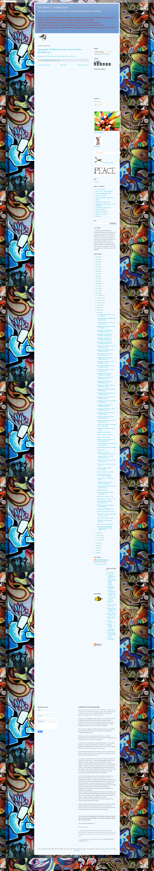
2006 (97, 553)
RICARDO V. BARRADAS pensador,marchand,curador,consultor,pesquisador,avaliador (69, 9)
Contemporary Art (101, 450)
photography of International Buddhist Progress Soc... (104, 382)
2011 (97, 293)
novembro (100, 298)
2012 (97, 291)
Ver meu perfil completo (100, 564)
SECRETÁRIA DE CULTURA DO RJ (112, 634)
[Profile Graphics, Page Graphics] (42, 41)
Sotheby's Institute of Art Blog (105, 434)
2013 (97, 288)
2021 (97, 269)
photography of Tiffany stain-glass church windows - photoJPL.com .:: (57, 56)
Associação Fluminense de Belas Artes (111, 576)
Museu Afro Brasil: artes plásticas (105, 472)
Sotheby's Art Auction (101, 214)
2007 (97, 550)
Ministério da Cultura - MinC (103, 202)
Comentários (99, 104)
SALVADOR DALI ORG (111, 630)
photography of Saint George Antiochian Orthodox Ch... (104, 342)
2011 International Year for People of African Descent (106, 444)
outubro (99, 300)
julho (98, 307)
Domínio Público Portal (111, 591)
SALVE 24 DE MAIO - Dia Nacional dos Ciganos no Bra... (106, 425)
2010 (97, 543)
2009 (97, 545)
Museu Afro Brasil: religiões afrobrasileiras (104, 468)
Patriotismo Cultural (101, 210)
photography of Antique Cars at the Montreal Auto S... (106, 397)
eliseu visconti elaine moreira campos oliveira (106, 464)
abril (98, 532)
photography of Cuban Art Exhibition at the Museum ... (106, 401)
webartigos (98, 216)
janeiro (99, 540)
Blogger (78, 850)
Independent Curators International (104, 198)
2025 (97, 259)
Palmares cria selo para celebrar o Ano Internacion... (105, 505)
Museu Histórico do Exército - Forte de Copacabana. (105, 204)
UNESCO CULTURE (111, 638)
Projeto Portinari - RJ (111, 621)
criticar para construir (107, 163)
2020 (97, 271)
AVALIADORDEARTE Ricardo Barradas (112, 582)
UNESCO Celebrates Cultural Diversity (104, 521)
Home (97, 182)
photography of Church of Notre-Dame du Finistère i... (105, 417)
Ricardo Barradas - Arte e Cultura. (112, 625)
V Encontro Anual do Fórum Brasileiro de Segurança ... (104, 483)
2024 (97, 262)
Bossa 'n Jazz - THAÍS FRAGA (105, 524)
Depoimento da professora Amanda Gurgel (106, 429)
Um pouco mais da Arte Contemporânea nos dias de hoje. (106, 453)
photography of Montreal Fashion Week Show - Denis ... (105, 385)
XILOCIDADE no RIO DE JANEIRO (106, 447)
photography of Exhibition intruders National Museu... (106, 389)
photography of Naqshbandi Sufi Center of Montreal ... (105, 350)
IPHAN (97, 200)
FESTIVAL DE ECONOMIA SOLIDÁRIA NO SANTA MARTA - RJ (104, 528)
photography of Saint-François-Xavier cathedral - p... (105, 354)
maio (98, 312)
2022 (97, 266)
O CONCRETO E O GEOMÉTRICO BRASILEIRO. (106, 319)
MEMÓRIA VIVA (111, 601)
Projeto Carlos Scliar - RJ (111, 617)
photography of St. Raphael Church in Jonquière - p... (106, 327)
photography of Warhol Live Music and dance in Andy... (106, 409)
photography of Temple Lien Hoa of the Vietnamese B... (106, 346)
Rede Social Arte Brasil (101, 212)
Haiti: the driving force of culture (105, 518)
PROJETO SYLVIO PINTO (104, 432)
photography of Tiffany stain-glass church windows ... (105, 370)
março (99, 535)
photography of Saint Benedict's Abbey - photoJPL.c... (105, 358)
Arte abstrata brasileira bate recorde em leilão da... (106, 315)
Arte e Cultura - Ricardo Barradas (104, 191)
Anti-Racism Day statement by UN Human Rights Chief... (106, 440)
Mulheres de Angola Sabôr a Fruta (105, 511)
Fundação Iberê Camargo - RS (112, 594)
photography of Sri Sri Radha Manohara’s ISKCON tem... (104, 334)
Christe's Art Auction (101, 195)
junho (99, 310)
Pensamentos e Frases (102, 490)
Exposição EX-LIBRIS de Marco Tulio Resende (105, 493)
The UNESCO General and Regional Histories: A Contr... (106, 514)
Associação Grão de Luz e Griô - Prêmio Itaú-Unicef (105, 457)
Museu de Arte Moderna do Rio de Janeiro (112, 609)
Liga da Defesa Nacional (112, 598)
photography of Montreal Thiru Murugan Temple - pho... (105, 331)
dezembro (100, 295)
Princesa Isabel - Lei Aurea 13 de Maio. (105, 479)
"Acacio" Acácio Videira (103, 437)
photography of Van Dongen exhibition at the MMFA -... (104, 374)
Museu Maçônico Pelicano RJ (103, 207)
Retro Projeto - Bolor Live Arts (105, 496)
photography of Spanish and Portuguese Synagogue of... (104, 338)
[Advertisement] (105, 83)
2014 (97, 286)
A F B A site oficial (100, 189)
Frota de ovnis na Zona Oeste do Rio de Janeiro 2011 (106, 460)
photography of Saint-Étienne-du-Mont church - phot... (105, 378)
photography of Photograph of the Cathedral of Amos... (105, 362)
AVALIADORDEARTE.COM (103, 193)
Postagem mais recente (44, 65)
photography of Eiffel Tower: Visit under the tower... (106, 421)
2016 (97, 281)
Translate (107, 54)
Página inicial (63, 65)
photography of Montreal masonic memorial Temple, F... (105, 366)
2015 (97, 283)
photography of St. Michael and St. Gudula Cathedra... (106, 413)
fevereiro (99, 537)
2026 (97, 257)
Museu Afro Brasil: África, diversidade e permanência (104, 475)
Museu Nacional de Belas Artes (112, 614)
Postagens (98, 101)
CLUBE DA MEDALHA (111, 587)
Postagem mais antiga (82, 65)
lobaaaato (107, 849)
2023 (97, 264)
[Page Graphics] (107, 131)
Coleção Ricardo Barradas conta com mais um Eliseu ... (106, 486)
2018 (97, 276)
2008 (97, 548)
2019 (97, 274)
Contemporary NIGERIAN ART (105, 509)
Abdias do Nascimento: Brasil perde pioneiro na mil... (106, 323)
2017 (97, 279)
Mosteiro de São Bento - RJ (112, 605)
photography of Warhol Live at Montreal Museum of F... (105, 405)
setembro (99, 302)
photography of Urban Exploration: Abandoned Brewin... (106, 393)
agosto (99, 305)
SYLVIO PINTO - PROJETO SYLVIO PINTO (104, 502)
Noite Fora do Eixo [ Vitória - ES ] (106, 499)
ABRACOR (111, 573)
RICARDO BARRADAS (102, 560)
